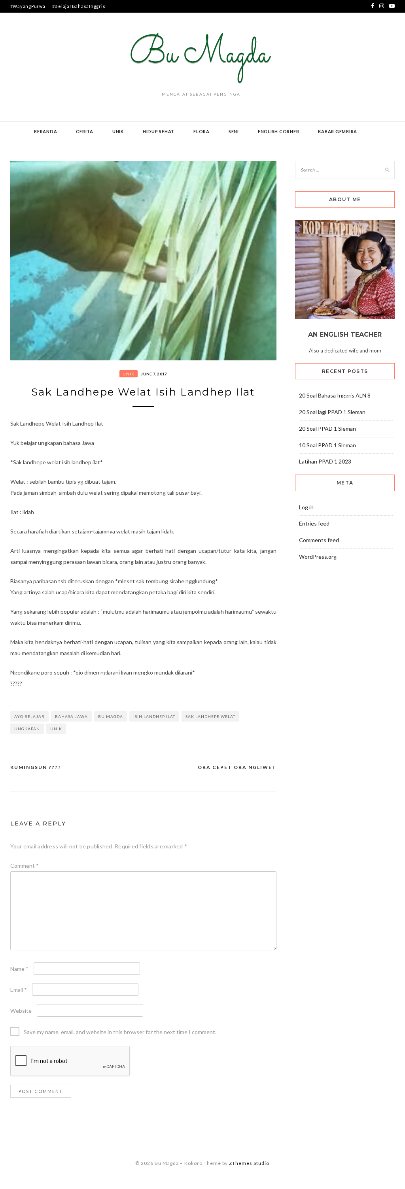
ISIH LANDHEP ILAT (154, 716)
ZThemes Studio (249, 1163)
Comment (24, 865)
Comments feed (319, 540)
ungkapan (27, 728)
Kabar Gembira (337, 131)
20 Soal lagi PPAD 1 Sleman (332, 412)
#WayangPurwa (27, 6)
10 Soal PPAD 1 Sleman (327, 445)
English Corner (278, 131)
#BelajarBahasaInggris (79, 6)
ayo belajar (29, 716)
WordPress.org (318, 556)
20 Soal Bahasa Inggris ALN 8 (335, 395)
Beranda (45, 131)
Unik (118, 131)
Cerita (84, 131)
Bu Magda (110, 716)
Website (21, 1010)
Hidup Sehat (158, 131)
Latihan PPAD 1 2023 (325, 461)
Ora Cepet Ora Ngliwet (237, 767)
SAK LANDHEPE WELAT (210, 716)
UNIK (56, 728)
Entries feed (314, 523)
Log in (306, 507)
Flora (201, 131)
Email (18, 989)
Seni (234, 131)
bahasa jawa (71, 716)
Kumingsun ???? (35, 767)
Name (19, 968)
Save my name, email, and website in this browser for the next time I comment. (120, 1032)
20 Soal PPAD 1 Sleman (327, 428)
